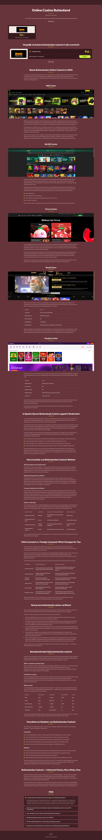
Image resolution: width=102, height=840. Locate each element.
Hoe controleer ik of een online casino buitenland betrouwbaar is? (43, 813)
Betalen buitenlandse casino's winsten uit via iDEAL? (40, 817)
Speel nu (85, 56)
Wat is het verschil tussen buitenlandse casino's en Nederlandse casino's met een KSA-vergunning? (49, 808)
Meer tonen (51, 21)
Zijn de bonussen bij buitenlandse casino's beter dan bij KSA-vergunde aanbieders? (48, 825)
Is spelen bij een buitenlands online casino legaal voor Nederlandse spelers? (46, 797)
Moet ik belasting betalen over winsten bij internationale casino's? (43, 821)
